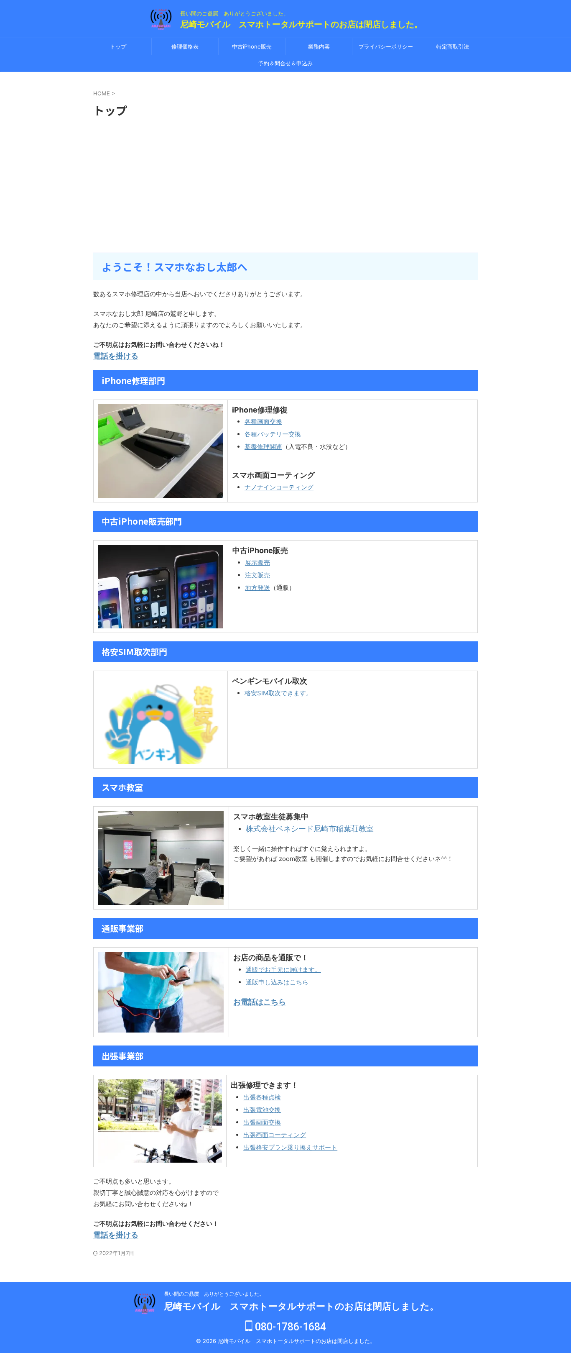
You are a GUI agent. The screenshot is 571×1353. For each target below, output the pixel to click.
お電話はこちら (259, 1001)
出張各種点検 (262, 1097)
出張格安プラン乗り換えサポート (290, 1147)
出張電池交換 (262, 1110)
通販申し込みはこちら (277, 982)
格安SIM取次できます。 (278, 693)
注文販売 (257, 575)
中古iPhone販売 (252, 46)
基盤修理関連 (263, 447)
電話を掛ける (115, 355)
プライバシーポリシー (386, 46)
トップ (118, 46)
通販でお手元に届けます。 (283, 970)
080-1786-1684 (289, 1327)
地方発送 (257, 588)
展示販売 (257, 562)
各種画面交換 (263, 421)
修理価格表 (185, 46)
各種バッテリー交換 (273, 434)
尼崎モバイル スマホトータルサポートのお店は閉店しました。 (301, 24)
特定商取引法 (452, 46)
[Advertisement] (285, 185)
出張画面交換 (262, 1122)
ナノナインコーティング (279, 487)
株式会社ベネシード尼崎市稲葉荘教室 (310, 828)
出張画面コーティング (274, 1135)
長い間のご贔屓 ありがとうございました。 (214, 1294)
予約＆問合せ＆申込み (285, 63)
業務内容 (319, 46)
